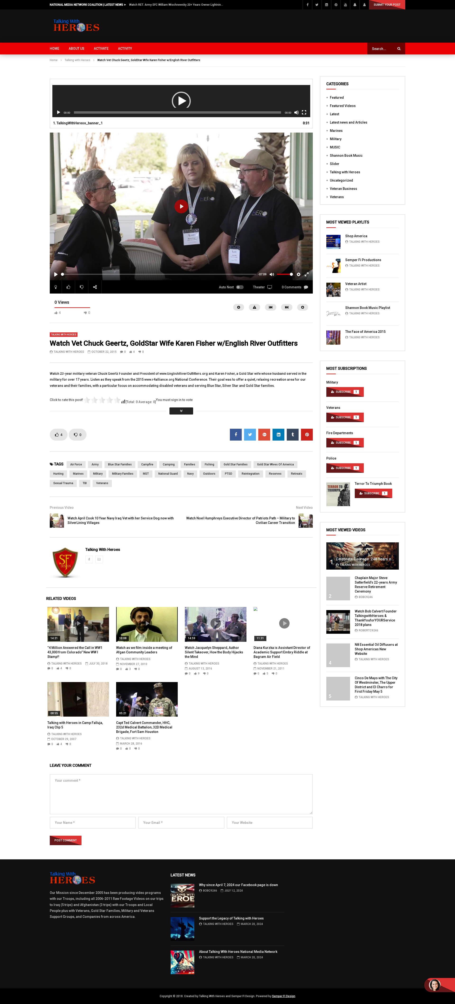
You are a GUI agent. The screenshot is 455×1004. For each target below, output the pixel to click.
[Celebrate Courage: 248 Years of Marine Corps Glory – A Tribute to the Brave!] (362, 556)
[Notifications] (354, 4)
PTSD (228, 473)
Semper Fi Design (283, 996)
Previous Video (62, 507)
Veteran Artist (355, 284)
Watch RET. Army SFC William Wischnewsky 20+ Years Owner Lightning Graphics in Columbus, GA (176, 4)
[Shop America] (333, 242)
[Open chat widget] (439, 985)
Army (95, 464)
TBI (85, 483)
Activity (125, 48)
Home (54, 48)
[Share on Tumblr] (293, 435)
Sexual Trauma (63, 483)
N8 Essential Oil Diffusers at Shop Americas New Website (376, 649)
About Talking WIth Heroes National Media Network (238, 952)
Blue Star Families (120, 464)
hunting (58, 473)
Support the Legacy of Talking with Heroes (231, 918)
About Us (76, 48)
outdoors (209, 473)
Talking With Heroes (69, 351)
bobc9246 (366, 597)
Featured (337, 97)
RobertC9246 (368, 630)
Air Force (76, 464)
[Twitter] (317, 4)
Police (331, 458)
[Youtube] (345, 4)
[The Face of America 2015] (333, 337)
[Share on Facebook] (236, 435)
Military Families (122, 473)
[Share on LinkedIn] (278, 435)
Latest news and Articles (348, 122)
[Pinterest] (336, 4)
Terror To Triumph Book (373, 484)
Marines (78, 473)
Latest (334, 114)
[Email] (99, 559)
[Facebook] (307, 4)
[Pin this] (307, 435)
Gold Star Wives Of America (275, 464)
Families (189, 464)
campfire (147, 464)
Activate (101, 48)
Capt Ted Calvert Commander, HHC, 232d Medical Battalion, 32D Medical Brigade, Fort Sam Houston (144, 727)
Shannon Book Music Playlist (367, 308)
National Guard (168, 473)
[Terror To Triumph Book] (338, 494)
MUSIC (335, 147)
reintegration (250, 473)
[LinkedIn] (326, 4)
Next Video (304, 507)
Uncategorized (341, 180)
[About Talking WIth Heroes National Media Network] (182, 962)
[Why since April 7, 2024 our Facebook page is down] (182, 895)
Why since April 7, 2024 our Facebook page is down (238, 885)
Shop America (356, 236)
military (98, 473)
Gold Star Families (236, 464)
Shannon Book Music (346, 155)
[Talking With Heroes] (77, 26)
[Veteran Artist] (333, 290)
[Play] (58, 112)
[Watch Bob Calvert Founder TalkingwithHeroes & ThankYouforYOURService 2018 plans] (338, 622)
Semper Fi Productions (363, 260)
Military (335, 139)
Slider (334, 164)
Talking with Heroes (77, 60)
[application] (181, 101)
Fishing (209, 464)
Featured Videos (343, 106)
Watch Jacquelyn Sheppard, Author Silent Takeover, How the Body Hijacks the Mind (214, 652)
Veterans (102, 483)
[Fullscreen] (304, 112)
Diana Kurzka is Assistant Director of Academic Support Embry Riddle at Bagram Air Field (282, 652)
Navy (190, 473)
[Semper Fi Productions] (333, 266)
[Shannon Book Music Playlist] (333, 314)
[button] (181, 101)
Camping (169, 464)
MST (146, 473)
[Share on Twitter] (250, 435)
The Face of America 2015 (365, 332)
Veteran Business (343, 189)
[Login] (364, 4)
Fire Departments (339, 433)
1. (78, 123)
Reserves (275, 473)
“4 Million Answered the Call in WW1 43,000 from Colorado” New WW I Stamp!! (74, 652)
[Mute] (296, 112)
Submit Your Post (387, 4)
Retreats (296, 473)
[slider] (158, 274)
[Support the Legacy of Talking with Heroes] (182, 929)
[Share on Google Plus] (264, 435)
